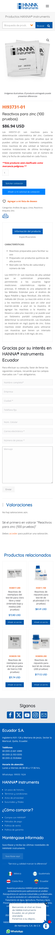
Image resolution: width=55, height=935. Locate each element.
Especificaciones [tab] (27, 236)
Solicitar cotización (14, 183)
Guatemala (44, 873)
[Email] (43, 715)
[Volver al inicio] (27, 6)
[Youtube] (27, 715)
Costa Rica (17, 881)
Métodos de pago (13, 821)
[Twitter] (18, 715)
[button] (47, 6)
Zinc (13, 210)
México (17, 873)
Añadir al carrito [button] (15, 622)
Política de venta (13, 825)
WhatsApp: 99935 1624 (14, 774)
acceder (13, 533)
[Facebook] (10, 715)
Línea (30, 207)
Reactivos (38, 207)
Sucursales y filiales (14, 802)
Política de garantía (14, 829)
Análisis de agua (20, 207)
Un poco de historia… (15, 789)
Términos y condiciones (16, 793)
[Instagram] (35, 715)
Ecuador (43, 881)
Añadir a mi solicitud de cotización (24, 192)
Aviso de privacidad (14, 797)
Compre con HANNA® (15, 817)
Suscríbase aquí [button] (13, 856)
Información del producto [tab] (28, 231)
